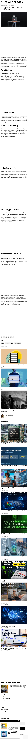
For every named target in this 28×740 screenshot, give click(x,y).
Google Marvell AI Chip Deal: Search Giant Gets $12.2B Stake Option (13, 511)
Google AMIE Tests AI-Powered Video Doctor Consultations (11, 602)
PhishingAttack (17, 343)
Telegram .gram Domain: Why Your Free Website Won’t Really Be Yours (13, 488)
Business (2, 713)
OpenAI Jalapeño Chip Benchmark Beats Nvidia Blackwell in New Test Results (14, 443)
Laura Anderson (5, 490)
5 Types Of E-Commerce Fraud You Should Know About (13, 388)
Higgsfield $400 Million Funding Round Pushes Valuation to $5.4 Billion (14, 534)
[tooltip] (1, 337)
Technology (11, 5)
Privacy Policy (3, 702)
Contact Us (3, 700)
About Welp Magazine (5, 696)
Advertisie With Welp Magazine (7, 698)
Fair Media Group (22, 734)
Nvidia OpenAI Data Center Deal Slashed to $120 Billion (13, 580)
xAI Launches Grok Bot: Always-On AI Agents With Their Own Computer (13, 557)
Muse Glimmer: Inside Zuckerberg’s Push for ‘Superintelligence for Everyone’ (11, 626)
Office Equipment (4, 709)
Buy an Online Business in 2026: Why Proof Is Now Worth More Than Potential (13, 649)
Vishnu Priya (4, 445)
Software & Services (5, 711)
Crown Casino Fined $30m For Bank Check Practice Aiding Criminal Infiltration (13, 365)
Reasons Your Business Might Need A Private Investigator (11, 410)
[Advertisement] (14, 42)
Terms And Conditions (5, 705)
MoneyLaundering (9, 343)
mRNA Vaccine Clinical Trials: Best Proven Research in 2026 (14, 465)
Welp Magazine (9, 415)
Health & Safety (4, 5)
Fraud (2, 343)
